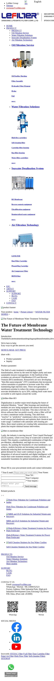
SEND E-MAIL (7, 350)
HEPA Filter (16, 276)
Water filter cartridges (20, 158)
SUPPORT (16, 293)
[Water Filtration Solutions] (23, 132)
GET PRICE (20, 350)
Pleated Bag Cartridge (20, 266)
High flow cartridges (19, 138)
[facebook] (17, 631)
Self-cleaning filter (18, 143)
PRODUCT (17, 30)
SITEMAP (5, 658)
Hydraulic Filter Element (21, 86)
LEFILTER (16, 256)
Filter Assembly (17, 81)
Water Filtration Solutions (22, 35)
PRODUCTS (6, 554)
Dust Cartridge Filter (41, 654)
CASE (14, 298)
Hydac (14, 91)
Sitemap (9, 5)
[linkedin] (17, 642)
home (16, 312)
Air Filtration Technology (22, 40)
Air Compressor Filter (20, 271)
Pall (13, 96)
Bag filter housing (18, 153)
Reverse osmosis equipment (22, 204)
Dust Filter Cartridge (19, 261)
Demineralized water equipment (23, 214)
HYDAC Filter (16, 654)
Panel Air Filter (7, 656)
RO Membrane (17, 199)
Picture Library (27, 312)
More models (11, 564)
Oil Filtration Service (20, 33)
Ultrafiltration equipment (21, 209)
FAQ (14, 300)
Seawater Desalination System (24, 37)
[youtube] (16, 649)
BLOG (14, 296)
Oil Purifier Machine (19, 76)
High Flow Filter (21, 656)
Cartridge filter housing (20, 148)
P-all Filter (27, 654)
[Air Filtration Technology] (23, 251)
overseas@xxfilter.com (15, 8)
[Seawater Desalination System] (23, 194)
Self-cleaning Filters (37, 656)
